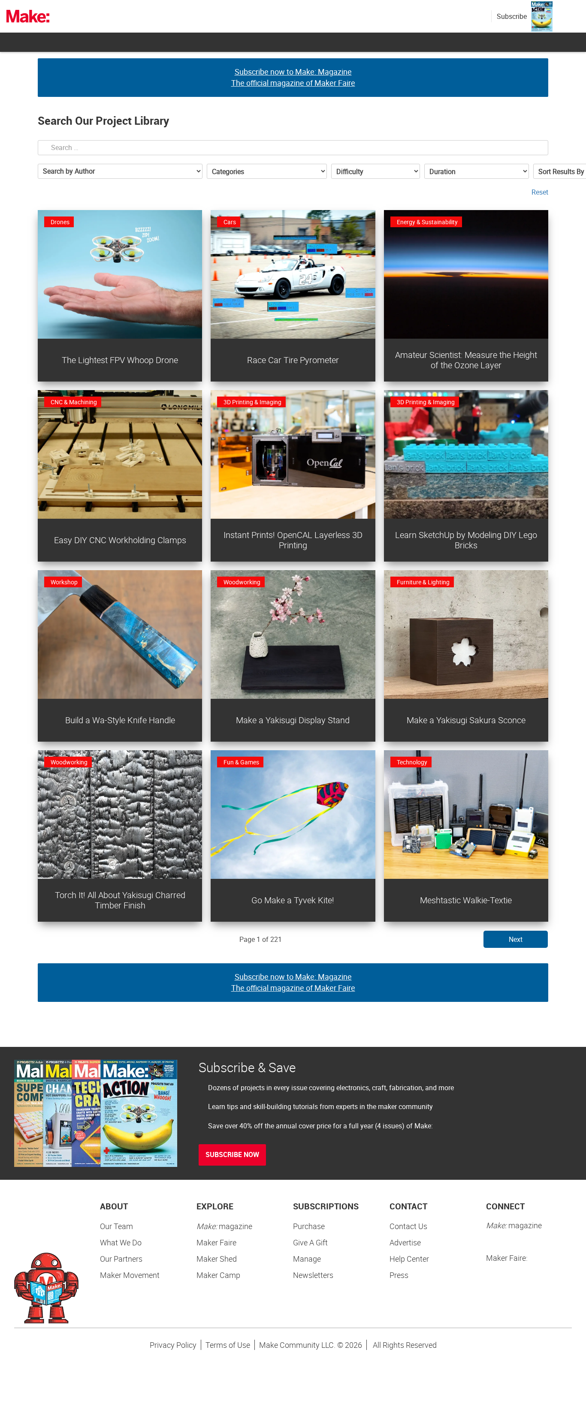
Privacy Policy (173, 1345)
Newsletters (313, 1275)
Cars (230, 222)
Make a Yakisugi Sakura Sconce (466, 720)
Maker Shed (216, 1259)
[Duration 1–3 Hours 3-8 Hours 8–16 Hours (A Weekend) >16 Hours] (476, 171)
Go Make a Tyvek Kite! (292, 900)
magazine (224, 1226)
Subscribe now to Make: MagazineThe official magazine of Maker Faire (293, 77)
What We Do (121, 1242)
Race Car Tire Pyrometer (293, 360)
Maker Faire (216, 1242)
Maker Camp (218, 1275)
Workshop (64, 582)
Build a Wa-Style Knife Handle (120, 720)
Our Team (116, 1226)
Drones (60, 222)
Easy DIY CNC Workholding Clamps (120, 540)
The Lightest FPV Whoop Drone (120, 360)
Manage (307, 1259)
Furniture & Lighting (423, 582)
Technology (412, 762)
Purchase (309, 1226)
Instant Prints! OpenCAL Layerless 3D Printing (293, 540)
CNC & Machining (74, 402)
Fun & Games (241, 762)
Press (399, 1275)
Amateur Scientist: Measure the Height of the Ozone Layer (466, 360)
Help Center (409, 1259)
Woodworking (242, 582)
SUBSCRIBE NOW (232, 1154)
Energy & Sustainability (427, 222)
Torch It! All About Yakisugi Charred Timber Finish (120, 900)
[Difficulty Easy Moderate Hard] (375, 171)
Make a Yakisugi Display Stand (293, 720)
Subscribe (512, 16)
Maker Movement (130, 1275)
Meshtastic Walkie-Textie (466, 900)
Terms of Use (227, 1345)
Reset (540, 192)
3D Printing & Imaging (252, 402)
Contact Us (408, 1226)
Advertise (405, 1242)
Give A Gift (310, 1242)
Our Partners (121, 1259)
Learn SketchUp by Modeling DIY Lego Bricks (466, 540)
